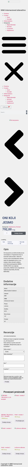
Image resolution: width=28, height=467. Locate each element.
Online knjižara (8, 21)
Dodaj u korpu (19, 233)
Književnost (10, 30)
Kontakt (9, 19)
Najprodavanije (11, 25)
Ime (5, 363)
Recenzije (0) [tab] (22, 242)
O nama (6, 15)
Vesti (8, 17)
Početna (6, 13)
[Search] (26, 112)
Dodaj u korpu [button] (6, 422)
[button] (14, 58)
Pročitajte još (20, 421)
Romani (18, 227)
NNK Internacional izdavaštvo (13, 10)
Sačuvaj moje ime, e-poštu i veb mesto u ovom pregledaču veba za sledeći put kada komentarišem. (13, 378)
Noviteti (9, 26)
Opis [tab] (4, 242)
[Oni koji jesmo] (14, 120)
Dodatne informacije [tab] (10, 242)
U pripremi (10, 28)
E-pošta (6, 369)
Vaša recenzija (8, 354)
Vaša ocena (7, 349)
